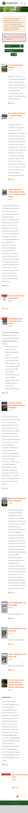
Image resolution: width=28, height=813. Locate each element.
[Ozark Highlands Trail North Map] (4, 607)
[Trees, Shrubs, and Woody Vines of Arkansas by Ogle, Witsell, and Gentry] (4, 683)
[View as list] (15, 54)
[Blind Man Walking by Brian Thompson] (4, 501)
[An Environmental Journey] (4, 68)
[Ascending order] (22, 46)
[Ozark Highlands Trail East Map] (4, 632)
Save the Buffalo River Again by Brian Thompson (16, 405)
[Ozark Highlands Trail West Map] (4, 658)
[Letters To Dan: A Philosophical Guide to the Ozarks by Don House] (4, 192)
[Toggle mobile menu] (25, 3)
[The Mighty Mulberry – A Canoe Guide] (4, 116)
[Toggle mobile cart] (21, 3)
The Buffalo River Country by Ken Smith (15, 321)
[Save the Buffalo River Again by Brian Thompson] (4, 406)
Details (12, 103)
